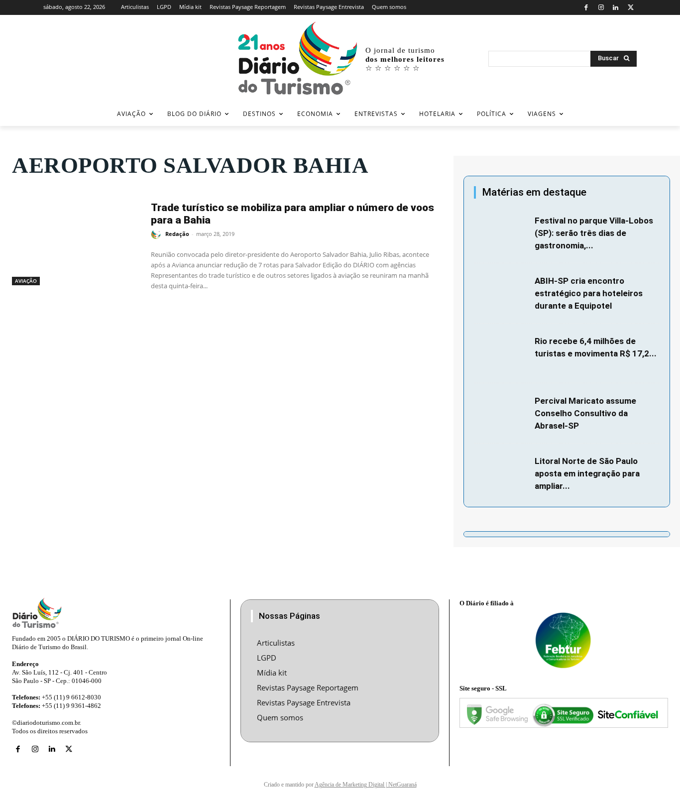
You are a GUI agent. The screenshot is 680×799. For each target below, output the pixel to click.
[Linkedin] (616, 7)
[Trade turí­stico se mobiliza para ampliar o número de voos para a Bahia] (76, 240)
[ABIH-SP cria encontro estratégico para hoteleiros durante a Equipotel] (502, 293)
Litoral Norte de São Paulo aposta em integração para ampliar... (587, 473)
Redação (177, 233)
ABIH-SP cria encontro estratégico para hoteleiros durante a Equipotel (589, 293)
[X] (630, 7)
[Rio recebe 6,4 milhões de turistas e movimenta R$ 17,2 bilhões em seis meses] (502, 353)
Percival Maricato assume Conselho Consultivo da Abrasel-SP (585, 413)
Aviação (26, 280)
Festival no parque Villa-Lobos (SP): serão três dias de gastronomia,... (594, 233)
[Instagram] (601, 7)
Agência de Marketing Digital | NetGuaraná (366, 784)
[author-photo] (157, 234)
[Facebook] (586, 7)
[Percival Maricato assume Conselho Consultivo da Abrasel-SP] (502, 413)
